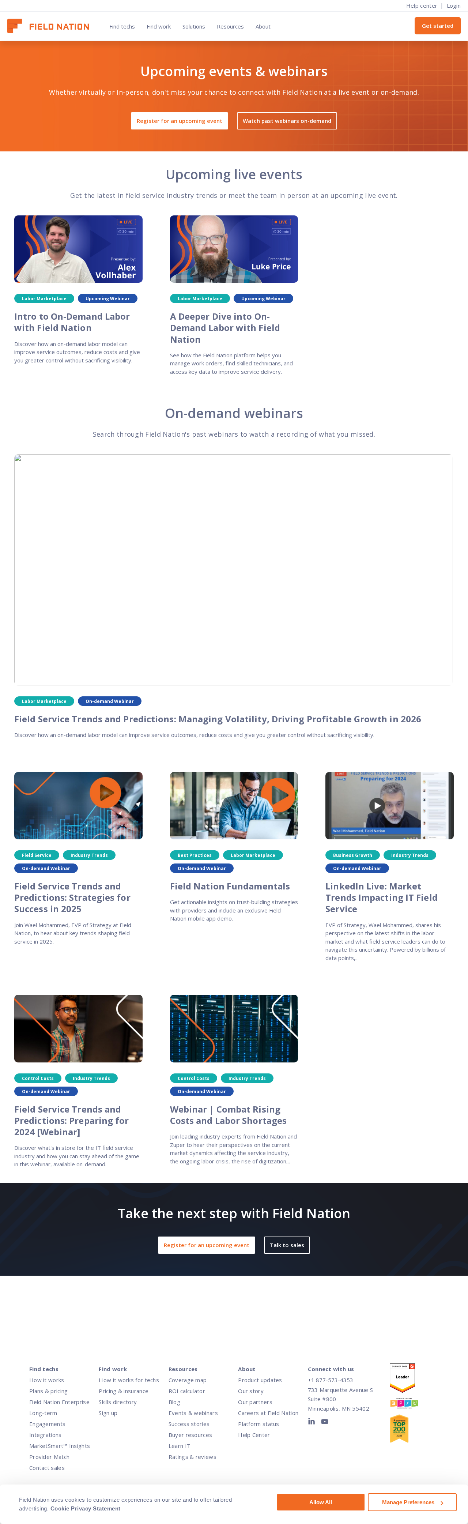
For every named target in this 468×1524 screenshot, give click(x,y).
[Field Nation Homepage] (51, 26)
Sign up (108, 1412)
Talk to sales (287, 1245)
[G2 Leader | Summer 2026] (410, 1379)
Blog (174, 1402)
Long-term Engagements (47, 1418)
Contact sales (47, 1467)
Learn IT (179, 1445)
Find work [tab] (159, 26)
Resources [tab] (230, 26)
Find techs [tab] (122, 26)
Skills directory (118, 1402)
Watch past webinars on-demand (287, 120)
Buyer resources (190, 1434)
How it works (46, 1380)
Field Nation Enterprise (59, 1402)
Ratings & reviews (192, 1456)
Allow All (320, 1502)
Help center (421, 5)
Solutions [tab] (193, 26)
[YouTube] (324, 1423)
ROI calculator (187, 1391)
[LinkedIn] (313, 1423)
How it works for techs (129, 1380)
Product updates (260, 1380)
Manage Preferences (408, 1502)
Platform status (258, 1423)
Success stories (189, 1423)
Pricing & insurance (123, 1391)
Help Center (254, 1434)
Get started (437, 25)
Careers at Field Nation (268, 1412)
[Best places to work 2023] (410, 1405)
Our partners (255, 1402)
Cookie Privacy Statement (85, 1508)
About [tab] (263, 26)
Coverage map (188, 1380)
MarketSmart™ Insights (59, 1445)
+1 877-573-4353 (330, 1380)
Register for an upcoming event (179, 120)
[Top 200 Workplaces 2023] (410, 1430)
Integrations (45, 1434)
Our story (251, 1391)
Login (454, 5)
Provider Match (49, 1456)
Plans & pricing (48, 1391)
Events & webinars (193, 1412)
